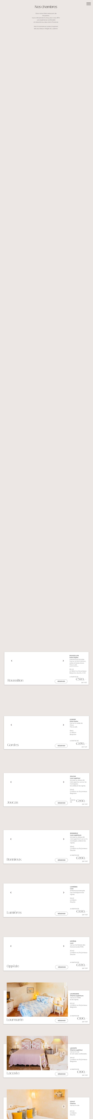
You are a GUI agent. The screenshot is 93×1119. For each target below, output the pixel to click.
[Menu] (88, 4)
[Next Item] (63, 661)
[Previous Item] (12, 661)
